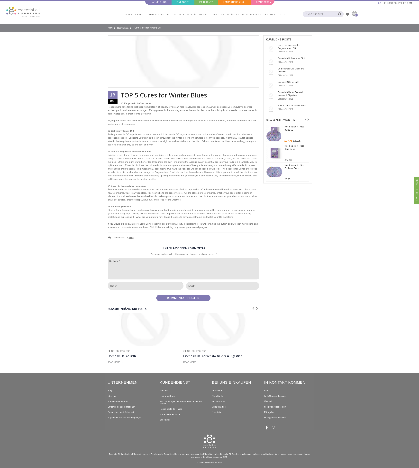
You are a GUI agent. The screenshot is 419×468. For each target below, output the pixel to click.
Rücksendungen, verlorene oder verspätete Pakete (181, 402)
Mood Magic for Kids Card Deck (294, 147)
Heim (110, 28)
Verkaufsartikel (219, 407)
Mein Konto (206, 2)
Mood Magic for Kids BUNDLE (294, 128)
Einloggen (183, 2)
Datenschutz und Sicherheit (121, 412)
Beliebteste (165, 420)
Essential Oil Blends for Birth (291, 58)
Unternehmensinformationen (121, 407)
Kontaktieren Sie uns (118, 401)
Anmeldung (159, 2)
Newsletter (217, 412)
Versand (164, 391)
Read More (114, 362)
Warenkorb (217, 391)
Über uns (112, 396)
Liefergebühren (167, 396)
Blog (110, 391)
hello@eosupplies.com (397, 3)
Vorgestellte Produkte (170, 414)
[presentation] (305, 120)
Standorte (263, 2)
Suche (339, 14)
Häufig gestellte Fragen (171, 409)
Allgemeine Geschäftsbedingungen (125, 418)
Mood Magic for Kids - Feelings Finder (295, 166)
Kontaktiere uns (233, 2)
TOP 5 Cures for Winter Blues (292, 105)
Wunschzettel (218, 401)
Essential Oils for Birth (288, 82)
